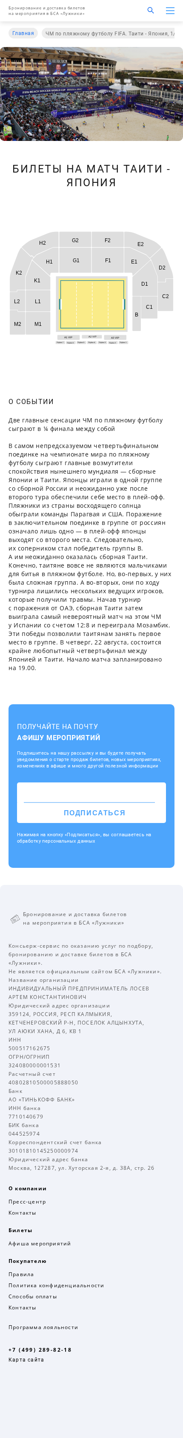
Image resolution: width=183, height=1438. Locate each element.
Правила (21, 1274)
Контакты (23, 1212)
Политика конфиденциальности (56, 1285)
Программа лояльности (43, 1327)
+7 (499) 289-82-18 (40, 1349)
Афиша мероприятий (40, 1243)
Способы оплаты (33, 1296)
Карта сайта (26, 1360)
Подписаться (95, 813)
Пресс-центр (27, 1201)
